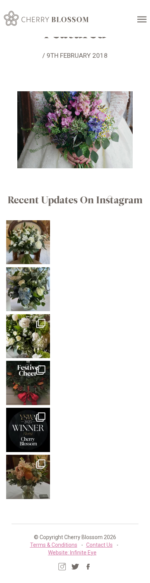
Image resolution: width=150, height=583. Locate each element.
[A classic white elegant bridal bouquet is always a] (28, 242)
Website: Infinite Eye (72, 552)
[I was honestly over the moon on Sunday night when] (28, 430)
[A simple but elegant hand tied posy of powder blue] (28, 289)
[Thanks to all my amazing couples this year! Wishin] (28, 336)
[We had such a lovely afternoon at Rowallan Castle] (28, 477)
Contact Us (99, 545)
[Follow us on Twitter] (75, 566)
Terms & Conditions (53, 545)
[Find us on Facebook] (88, 566)
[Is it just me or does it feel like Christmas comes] (28, 383)
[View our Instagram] (62, 566)
